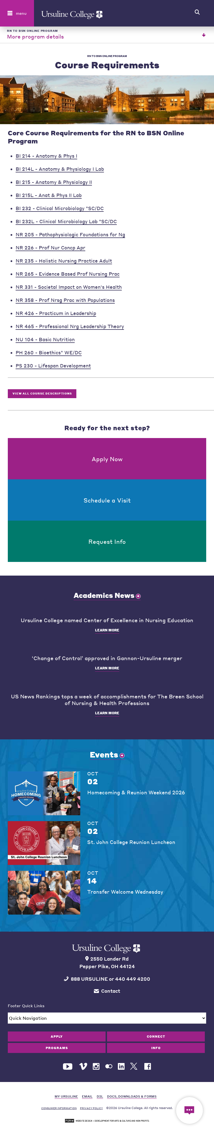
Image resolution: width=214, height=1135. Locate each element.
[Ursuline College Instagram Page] (96, 1066)
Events (104, 754)
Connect (156, 1036)
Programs (57, 1048)
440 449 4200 (132, 979)
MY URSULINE (66, 1096)
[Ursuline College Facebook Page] (147, 1066)
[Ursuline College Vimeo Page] (83, 1066)
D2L (100, 1096)
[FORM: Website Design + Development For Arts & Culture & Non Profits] (107, 1120)
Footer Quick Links (26, 1005)
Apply (57, 1036)
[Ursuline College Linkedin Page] (121, 1066)
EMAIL (87, 1096)
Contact (110, 991)
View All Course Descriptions (42, 393)
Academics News (104, 595)
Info (156, 1048)
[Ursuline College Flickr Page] (108, 1066)
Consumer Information (59, 1108)
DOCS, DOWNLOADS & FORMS (132, 1096)
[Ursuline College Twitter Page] (134, 1066)
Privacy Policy (91, 1108)
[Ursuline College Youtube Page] (68, 1066)
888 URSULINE (89, 979)
